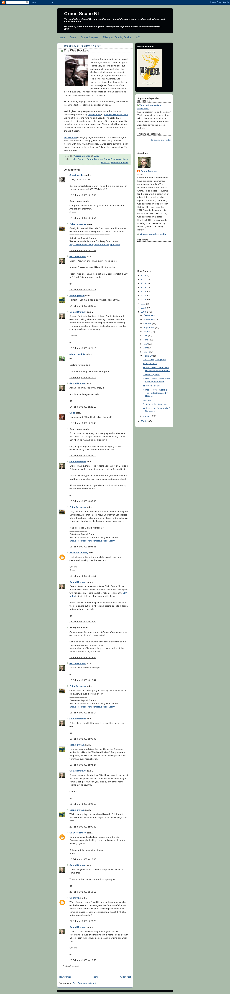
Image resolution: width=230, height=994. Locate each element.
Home (62, 37)
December (148, 315)
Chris (72, 412)
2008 (143, 421)
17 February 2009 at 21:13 (82, 348)
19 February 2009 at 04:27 (82, 765)
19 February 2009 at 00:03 (82, 739)
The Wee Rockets (119, 162)
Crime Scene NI (81, 13)
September (149, 327)
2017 (143, 279)
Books (73, 37)
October (147, 323)
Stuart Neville (76, 175)
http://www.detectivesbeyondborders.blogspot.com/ (94, 244)
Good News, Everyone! (154, 359)
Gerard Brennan (95, 159)
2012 (143, 299)
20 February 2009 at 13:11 (82, 892)
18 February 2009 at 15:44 (82, 680)
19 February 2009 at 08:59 (82, 804)
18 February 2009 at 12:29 (82, 621)
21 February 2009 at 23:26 (82, 921)
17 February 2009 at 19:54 (82, 218)
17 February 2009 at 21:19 (82, 407)
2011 (143, 303)
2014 (143, 291)
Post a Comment (70, 966)
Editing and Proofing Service (117, 37)
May (145, 343)
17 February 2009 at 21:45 (82, 423)
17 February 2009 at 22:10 (82, 455)
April (145, 347)
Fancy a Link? (150, 363)
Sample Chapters (89, 37)
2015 (143, 287)
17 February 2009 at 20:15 (82, 289)
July (145, 335)
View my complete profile (153, 234)
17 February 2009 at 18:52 (82, 195)
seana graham (76, 295)
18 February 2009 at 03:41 (82, 546)
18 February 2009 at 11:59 (82, 576)
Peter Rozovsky (77, 224)
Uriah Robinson (77, 832)
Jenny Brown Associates (116, 114)
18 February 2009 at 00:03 (82, 501)
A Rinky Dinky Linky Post (155, 404)
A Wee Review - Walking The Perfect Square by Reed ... (155, 392)
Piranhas (105, 162)
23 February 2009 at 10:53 (82, 960)
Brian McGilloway (78, 552)
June (146, 339)
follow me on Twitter (161, 140)
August (147, 331)
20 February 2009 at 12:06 (82, 859)
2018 (143, 275)
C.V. (138, 37)
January (147, 416)
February (148, 356)
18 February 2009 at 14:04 (82, 657)
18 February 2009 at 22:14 (82, 712)
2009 (143, 312)
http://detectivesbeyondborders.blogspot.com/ (92, 540)
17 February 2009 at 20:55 (82, 306)
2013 (143, 295)
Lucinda (147, 400)
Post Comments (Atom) (84, 983)
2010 (143, 308)
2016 (143, 283)
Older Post (125, 977)
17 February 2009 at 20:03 (82, 250)
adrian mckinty (77, 354)
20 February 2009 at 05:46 (82, 826)
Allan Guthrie (94, 114)
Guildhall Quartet (151, 374)
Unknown (74, 898)
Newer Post (65, 977)
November (148, 319)
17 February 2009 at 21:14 (82, 377)
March (146, 351)
